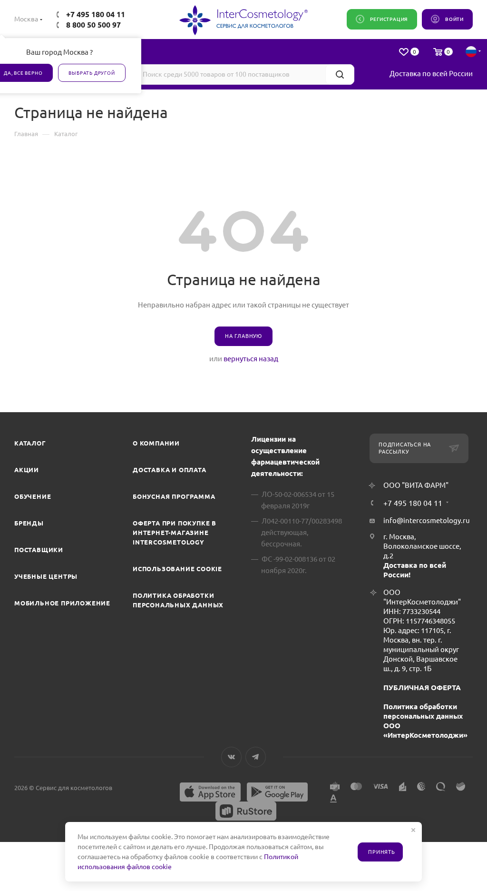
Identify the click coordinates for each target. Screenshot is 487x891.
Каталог (30, 443)
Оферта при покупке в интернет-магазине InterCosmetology (174, 532)
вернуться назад (251, 359)
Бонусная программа (174, 496)
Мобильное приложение (62, 603)
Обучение (32, 496)
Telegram (255, 757)
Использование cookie (177, 568)
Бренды (29, 523)
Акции (26, 469)
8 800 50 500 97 (93, 24)
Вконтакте (231, 757)
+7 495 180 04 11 (95, 14)
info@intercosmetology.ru (426, 520)
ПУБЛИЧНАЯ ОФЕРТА (422, 687)
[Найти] (339, 74)
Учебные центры (46, 576)
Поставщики (38, 549)
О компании (156, 443)
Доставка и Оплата (169, 469)
